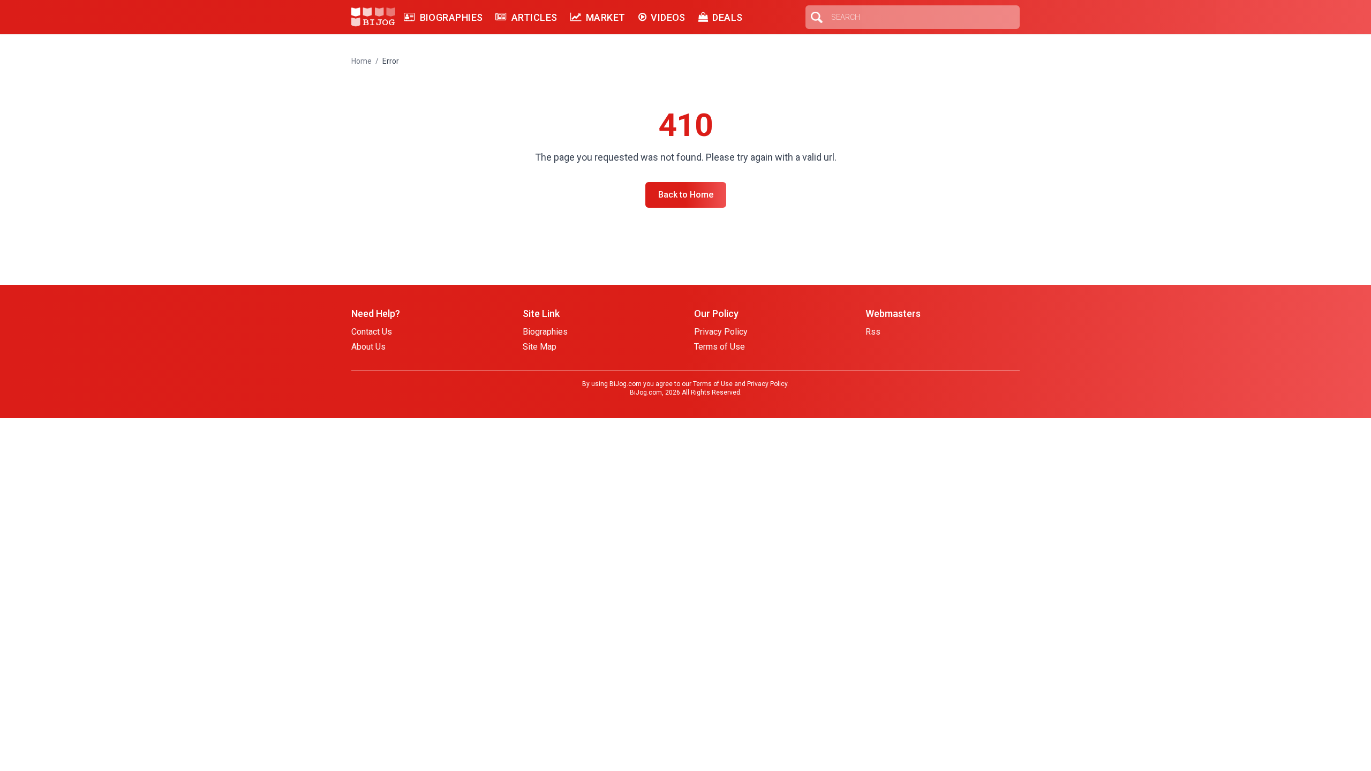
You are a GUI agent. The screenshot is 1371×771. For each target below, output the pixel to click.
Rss (872, 332)
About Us (368, 347)
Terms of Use (719, 347)
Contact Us (371, 332)
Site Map (539, 347)
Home (361, 61)
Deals (727, 17)
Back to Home (685, 195)
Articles (534, 17)
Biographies (451, 17)
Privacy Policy (721, 332)
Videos (668, 17)
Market (606, 17)
